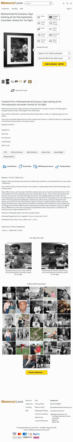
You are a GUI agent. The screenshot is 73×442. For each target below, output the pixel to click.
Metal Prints (39, 417)
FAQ (36, 400)
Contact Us (54, 400)
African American (17, 152)
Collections (5, 9)
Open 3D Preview (21, 90)
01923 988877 (56, 404)
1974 (5, 152)
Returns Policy (40, 407)
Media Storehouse (42, 430)
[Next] (34, 50)
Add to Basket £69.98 (54, 64)
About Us (28, 400)
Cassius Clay (45, 152)
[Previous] (3, 50)
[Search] (50, 3)
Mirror (5, 230)
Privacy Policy (39, 404)
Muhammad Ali (9, 157)
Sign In (69, 9)
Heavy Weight (58, 152)
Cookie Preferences (41, 421)
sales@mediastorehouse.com (62, 407)
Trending (14, 9)
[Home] (12, 5)
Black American (32, 152)
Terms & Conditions (41, 414)
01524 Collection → (36, 372)
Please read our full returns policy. (22, 121)
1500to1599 (13, 230)
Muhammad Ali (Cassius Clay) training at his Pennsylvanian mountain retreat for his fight (18, 272)
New (21, 9)
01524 (20, 230)
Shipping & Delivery (41, 411)
